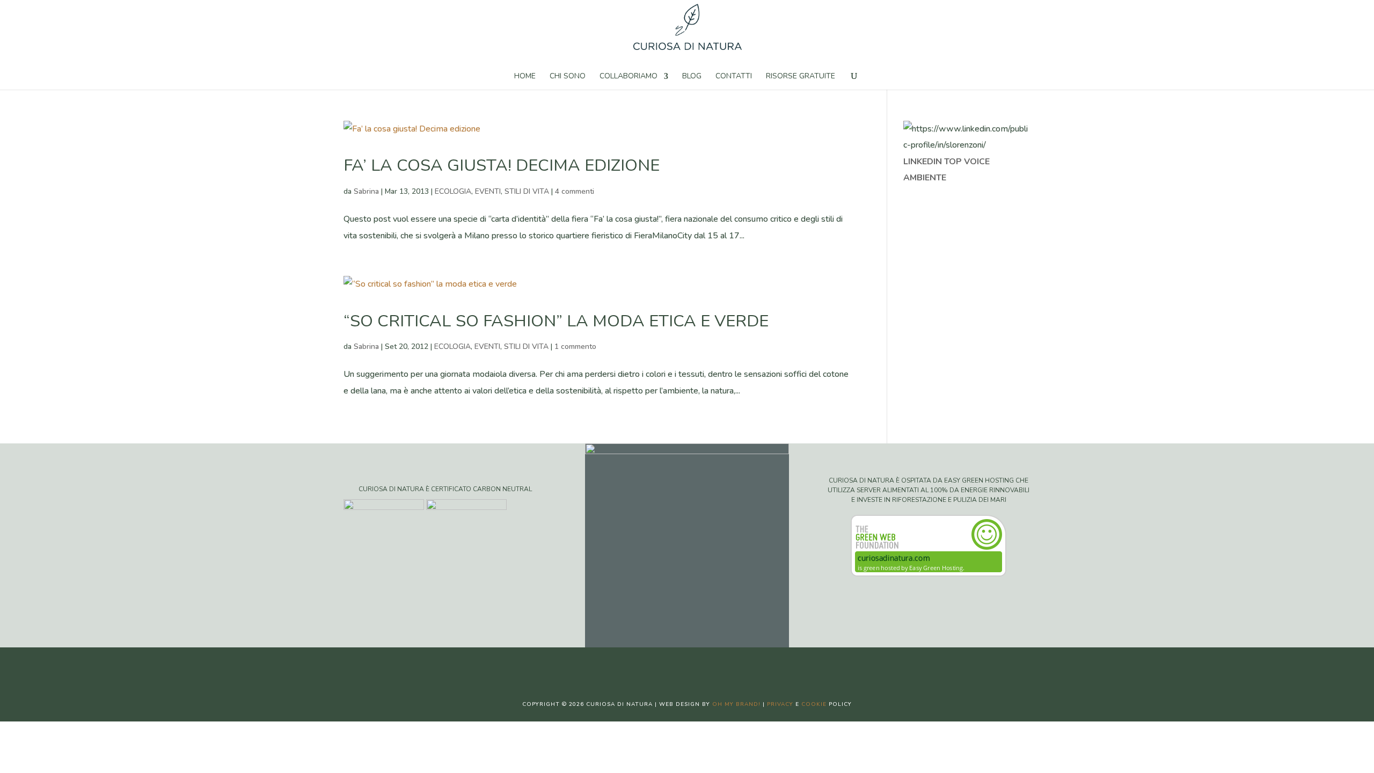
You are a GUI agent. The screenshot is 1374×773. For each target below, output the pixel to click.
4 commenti (574, 191)
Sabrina (366, 191)
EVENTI (488, 191)
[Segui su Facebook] (654, 664)
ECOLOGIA (453, 191)
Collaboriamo (628, 76)
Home (525, 76)
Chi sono (568, 76)
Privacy (780, 704)
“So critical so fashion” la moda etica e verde (556, 321)
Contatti (733, 76)
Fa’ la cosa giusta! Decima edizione (502, 165)
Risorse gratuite (800, 76)
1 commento (575, 346)
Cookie (814, 704)
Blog (691, 76)
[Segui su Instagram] (697, 664)
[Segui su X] (676, 664)
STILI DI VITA (527, 191)
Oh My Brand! (736, 704)
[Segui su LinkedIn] (719, 664)
